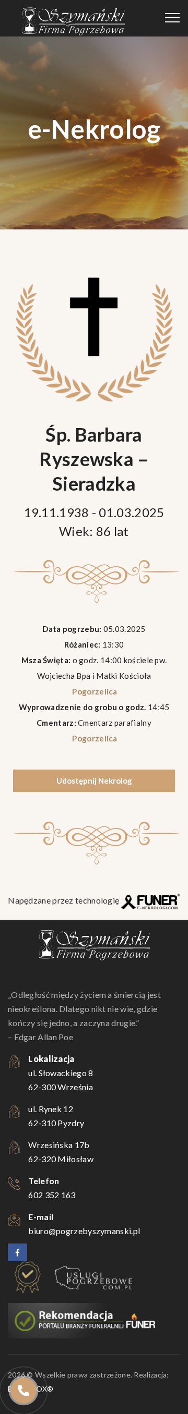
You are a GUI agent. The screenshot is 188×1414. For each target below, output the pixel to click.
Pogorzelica (94, 691)
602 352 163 (51, 1195)
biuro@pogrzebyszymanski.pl (84, 1231)
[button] (23, 1351)
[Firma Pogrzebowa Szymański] (73, 21)
